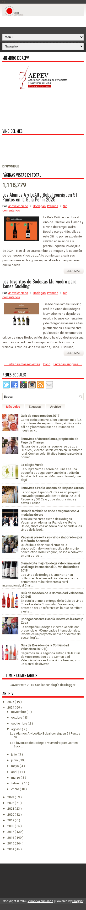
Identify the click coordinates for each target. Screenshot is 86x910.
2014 (11, 849)
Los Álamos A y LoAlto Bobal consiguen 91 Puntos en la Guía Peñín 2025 (39, 197)
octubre (17, 717)
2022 (11, 803)
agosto (16, 729)
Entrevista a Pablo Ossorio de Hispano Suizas (52, 488)
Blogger (69, 685)
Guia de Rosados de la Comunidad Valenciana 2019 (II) (45, 647)
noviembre (19, 712)
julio (14, 754)
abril (14, 772)
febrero (16, 783)
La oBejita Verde (32, 465)
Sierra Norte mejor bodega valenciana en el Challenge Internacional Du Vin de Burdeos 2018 (50, 566)
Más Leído (13, 406)
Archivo (55, 406)
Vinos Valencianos (40, 901)
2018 (11, 826)
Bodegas (39, 206)
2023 (11, 797)
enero (15, 789)
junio (15, 760)
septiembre (19, 723)
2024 (11, 707)
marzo (16, 777)
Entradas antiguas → (68, 364)
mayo (15, 766)
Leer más (73, 270)
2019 (11, 820)
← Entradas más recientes (22, 364)
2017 (11, 831)
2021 (11, 808)
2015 (11, 843)
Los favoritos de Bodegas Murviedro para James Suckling (39, 283)
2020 (11, 814)
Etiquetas (35, 406)
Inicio (46, 364)
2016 (11, 837)
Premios (52, 206)
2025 (11, 702)
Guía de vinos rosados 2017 (40, 415)
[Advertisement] (44, 22)
